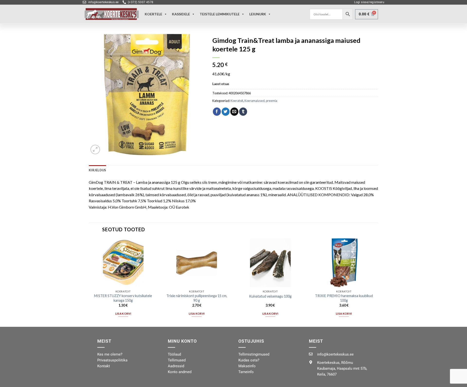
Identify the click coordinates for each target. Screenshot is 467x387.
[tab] (97, 170)
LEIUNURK (257, 14)
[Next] (378, 282)
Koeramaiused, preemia (260, 101)
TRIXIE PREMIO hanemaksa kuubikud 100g (344, 298)
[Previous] (89, 282)
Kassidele (181, 14)
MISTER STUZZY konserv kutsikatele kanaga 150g (123, 298)
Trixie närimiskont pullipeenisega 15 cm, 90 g (196, 298)
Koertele (153, 14)
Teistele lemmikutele (220, 14)
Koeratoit (237, 101)
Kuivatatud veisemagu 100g (270, 296)
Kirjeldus (97, 170)
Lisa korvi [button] (123, 313)
